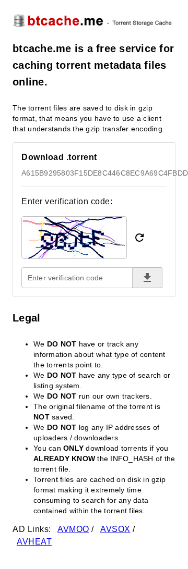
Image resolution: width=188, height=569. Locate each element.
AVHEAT (34, 541)
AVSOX (115, 529)
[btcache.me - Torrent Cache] (94, 20)
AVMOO (73, 529)
